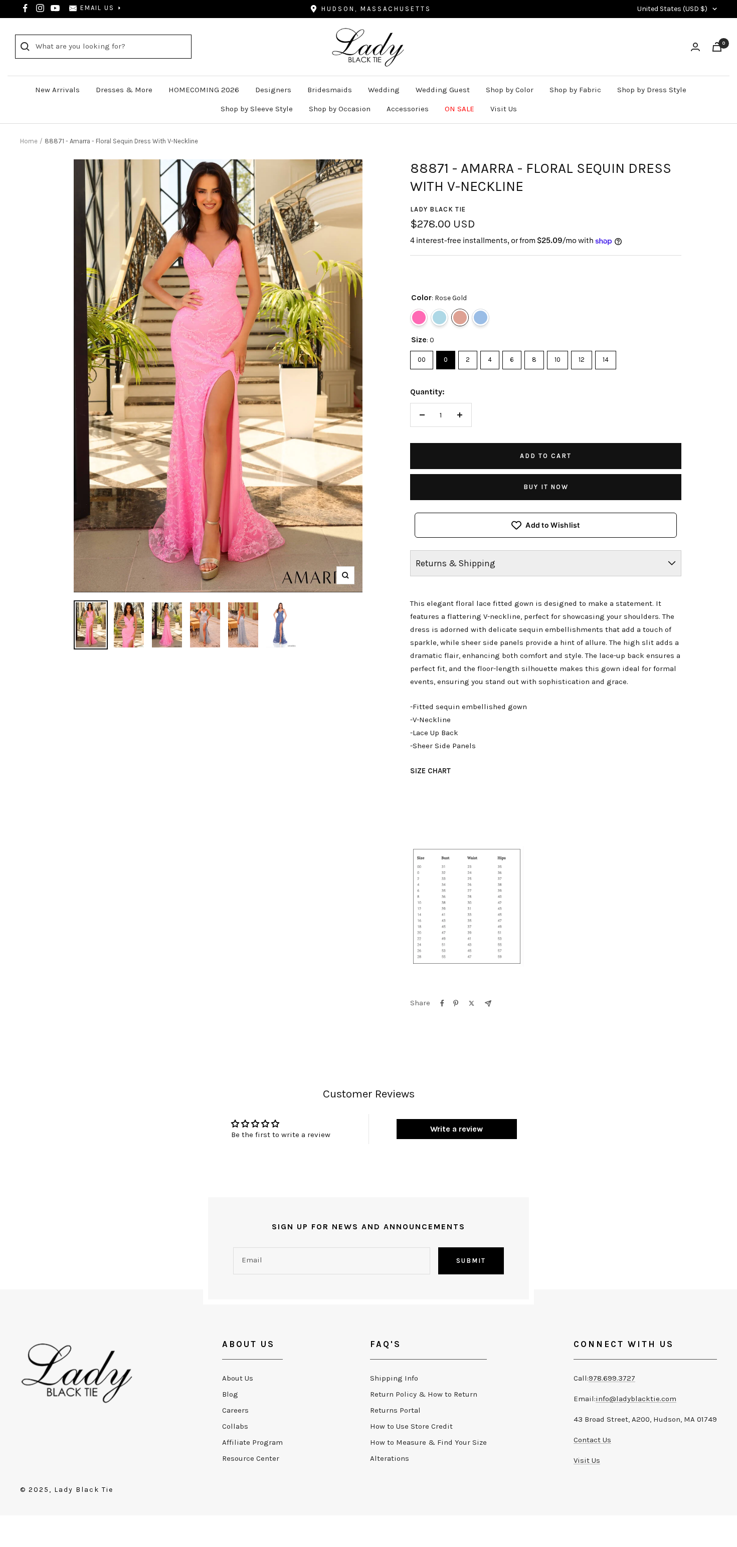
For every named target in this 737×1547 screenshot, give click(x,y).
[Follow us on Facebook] (25, 8)
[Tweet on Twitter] (471, 1003)
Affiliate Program (252, 1442)
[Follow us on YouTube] (55, 8)
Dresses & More (124, 89)
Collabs (235, 1426)
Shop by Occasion (340, 108)
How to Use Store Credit (411, 1426)
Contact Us (592, 1439)
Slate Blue (480, 317)
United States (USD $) (672, 9)
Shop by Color (509, 89)
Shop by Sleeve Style (257, 108)
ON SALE (459, 108)
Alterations (389, 1458)
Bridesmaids (329, 89)
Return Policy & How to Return (423, 1394)
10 (557, 357)
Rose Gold (460, 317)
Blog (230, 1394)
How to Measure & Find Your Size (428, 1442)
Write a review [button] (456, 1129)
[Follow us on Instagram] (40, 8)
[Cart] (717, 47)
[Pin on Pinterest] (455, 1003)
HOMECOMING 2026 (203, 89)
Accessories (408, 108)
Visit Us (503, 108)
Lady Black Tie (438, 209)
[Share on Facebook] (442, 1003)
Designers (273, 89)
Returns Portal (395, 1410)
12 (582, 357)
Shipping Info (394, 1378)
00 (421, 357)
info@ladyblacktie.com (636, 1398)
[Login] (695, 47)
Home (29, 141)
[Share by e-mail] (488, 1003)
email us (97, 8)
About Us (237, 1378)
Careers (235, 1410)
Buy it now (546, 487)
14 (606, 357)
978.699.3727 (612, 1378)
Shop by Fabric (575, 89)
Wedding (384, 89)
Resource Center (250, 1458)
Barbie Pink (419, 317)
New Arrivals (57, 89)
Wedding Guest (443, 89)
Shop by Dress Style (651, 89)
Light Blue (439, 317)
